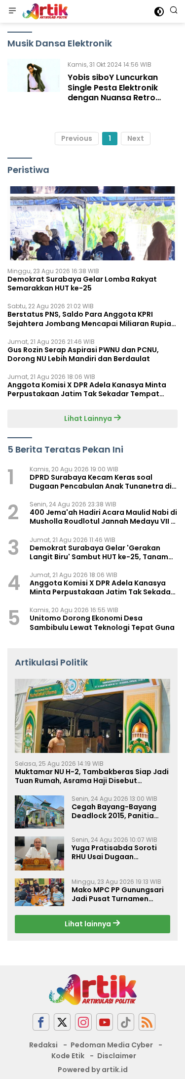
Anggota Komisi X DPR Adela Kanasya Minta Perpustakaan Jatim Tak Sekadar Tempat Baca (86, 389)
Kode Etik (67, 1056)
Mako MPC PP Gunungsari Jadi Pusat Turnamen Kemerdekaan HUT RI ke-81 (119, 894)
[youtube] (104, 1022)
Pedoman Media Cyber (112, 1045)
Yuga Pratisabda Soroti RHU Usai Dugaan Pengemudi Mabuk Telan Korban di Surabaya (116, 852)
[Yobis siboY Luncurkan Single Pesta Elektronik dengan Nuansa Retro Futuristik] (33, 83)
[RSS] (147, 1022)
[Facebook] (41, 1022)
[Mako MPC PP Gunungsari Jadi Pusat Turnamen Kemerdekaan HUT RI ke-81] (39, 892)
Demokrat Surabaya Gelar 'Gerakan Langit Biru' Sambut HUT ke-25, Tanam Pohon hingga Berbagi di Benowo (99, 552)
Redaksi (43, 1045)
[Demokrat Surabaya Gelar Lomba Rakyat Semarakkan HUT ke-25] (92, 223)
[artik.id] (44, 11)
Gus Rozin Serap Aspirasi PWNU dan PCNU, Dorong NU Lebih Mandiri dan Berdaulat (83, 354)
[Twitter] (62, 1022)
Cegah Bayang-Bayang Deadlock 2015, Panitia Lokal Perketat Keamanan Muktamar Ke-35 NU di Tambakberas (118, 811)
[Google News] (125, 1022)
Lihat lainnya (88, 924)
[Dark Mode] (159, 11)
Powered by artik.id (93, 1070)
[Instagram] (83, 1022)
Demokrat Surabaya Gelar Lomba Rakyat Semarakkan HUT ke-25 (82, 283)
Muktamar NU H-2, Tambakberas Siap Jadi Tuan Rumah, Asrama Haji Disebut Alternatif (92, 776)
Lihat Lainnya (88, 418)
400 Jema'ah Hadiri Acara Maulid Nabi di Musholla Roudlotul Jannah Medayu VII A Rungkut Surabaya (103, 517)
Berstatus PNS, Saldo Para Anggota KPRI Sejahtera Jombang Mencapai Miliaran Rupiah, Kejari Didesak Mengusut (92, 319)
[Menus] (12, 11)
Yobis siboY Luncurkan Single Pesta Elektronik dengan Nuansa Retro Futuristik (113, 93)
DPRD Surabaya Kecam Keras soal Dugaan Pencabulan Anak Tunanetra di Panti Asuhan (101, 482)
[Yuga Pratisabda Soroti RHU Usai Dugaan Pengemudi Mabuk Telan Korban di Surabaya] (39, 853)
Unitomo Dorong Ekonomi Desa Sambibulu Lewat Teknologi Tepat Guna (102, 622)
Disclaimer (116, 1056)
